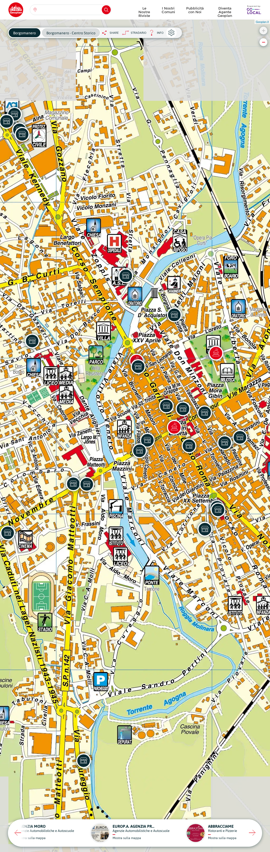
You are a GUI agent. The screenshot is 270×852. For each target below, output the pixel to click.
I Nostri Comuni (168, 10)
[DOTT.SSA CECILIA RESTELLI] (204, 529)
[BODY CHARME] (73, 483)
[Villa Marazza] (215, 353)
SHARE (114, 32)
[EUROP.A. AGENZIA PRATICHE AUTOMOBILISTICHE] (218, 509)
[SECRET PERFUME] (204, 412)
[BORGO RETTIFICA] (83, 760)
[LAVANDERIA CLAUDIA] (174, 314)
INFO (154, 34)
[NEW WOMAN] (22, 134)
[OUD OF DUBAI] (183, 408)
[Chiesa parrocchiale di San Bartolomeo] (174, 427)
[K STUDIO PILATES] (224, 442)
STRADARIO (138, 32)
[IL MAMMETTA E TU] (139, 450)
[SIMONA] (239, 437)
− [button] (263, 42)
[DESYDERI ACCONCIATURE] (86, 484)
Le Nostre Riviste (144, 10)
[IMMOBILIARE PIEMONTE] (32, 341)
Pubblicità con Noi (195, 10)
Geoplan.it (262, 22)
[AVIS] (125, 275)
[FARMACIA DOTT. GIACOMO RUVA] (166, 405)
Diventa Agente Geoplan (225, 10)
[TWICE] (138, 366)
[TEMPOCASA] (189, 445)
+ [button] (263, 30)
